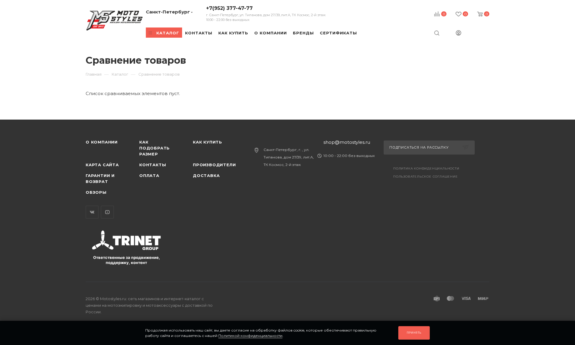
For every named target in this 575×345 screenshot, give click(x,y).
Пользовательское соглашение (425, 176)
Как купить (207, 142)
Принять (414, 332)
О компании (102, 142)
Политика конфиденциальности (426, 168)
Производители (214, 164)
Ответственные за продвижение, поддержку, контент (126, 260)
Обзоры (96, 192)
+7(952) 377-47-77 (266, 13)
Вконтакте (92, 212)
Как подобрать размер (154, 148)
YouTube (107, 212)
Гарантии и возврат (100, 178)
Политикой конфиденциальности (250, 335)
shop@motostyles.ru (346, 142)
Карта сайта (102, 164)
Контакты (152, 164)
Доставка (206, 175)
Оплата (149, 175)
